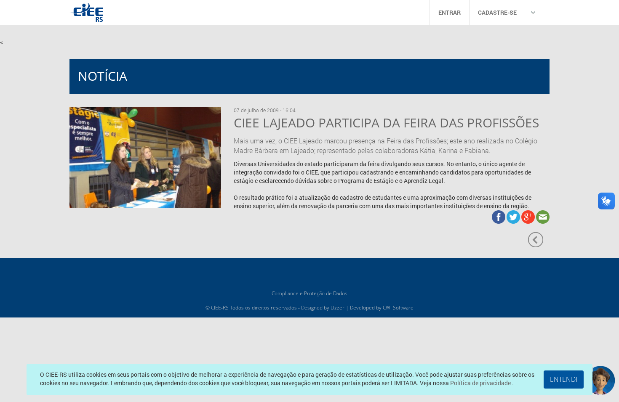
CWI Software (398, 307)
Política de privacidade (481, 383)
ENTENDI (563, 379)
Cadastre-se (497, 12)
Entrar (449, 12)
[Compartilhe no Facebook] (499, 216)
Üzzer (337, 307)
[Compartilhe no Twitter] (514, 216)
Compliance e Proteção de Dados (309, 293)
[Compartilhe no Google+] (528, 216)
